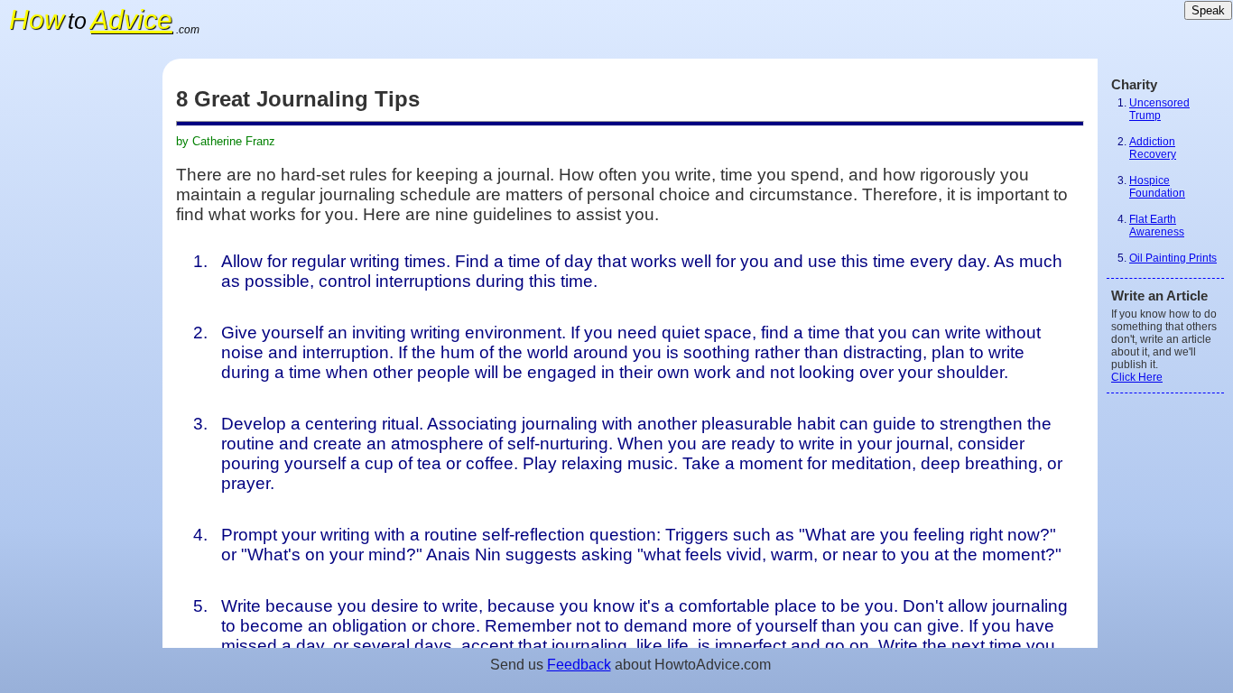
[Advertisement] (81, 329)
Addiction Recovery (1152, 148)
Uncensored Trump (1159, 109)
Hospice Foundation (1157, 186)
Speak (1208, 10)
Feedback (579, 664)
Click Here (1137, 377)
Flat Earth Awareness (1156, 225)
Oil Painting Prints (1173, 258)
